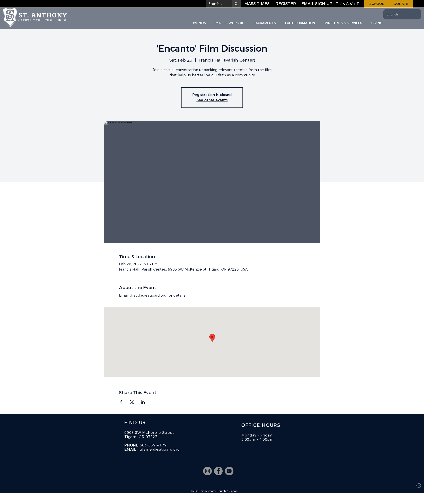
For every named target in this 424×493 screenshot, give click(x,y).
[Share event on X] (132, 402)
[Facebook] (218, 471)
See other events (212, 100)
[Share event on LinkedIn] (143, 402)
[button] (317, 4)
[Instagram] (207, 471)
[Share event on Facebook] (121, 402)
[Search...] (236, 4)
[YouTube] (229, 471)
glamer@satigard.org (160, 449)
